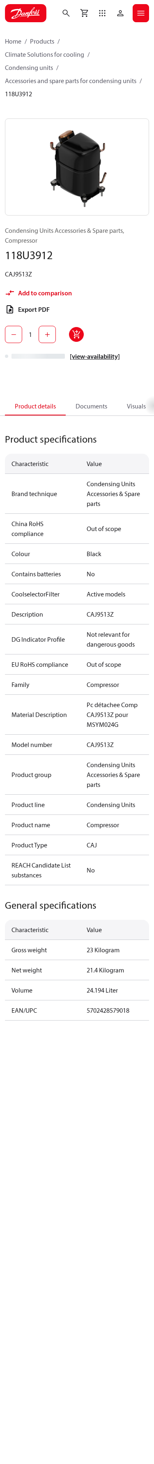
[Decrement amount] (13, 334)
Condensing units (29, 67)
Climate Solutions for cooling (44, 54)
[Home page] (25, 13)
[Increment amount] (47, 334)
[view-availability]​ (95, 356)
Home (13, 41)
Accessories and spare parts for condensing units (70, 81)
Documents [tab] (91, 406)
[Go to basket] (84, 13)
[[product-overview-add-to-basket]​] (76, 334)
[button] (102, 13)
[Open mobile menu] (141, 13)
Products (42, 41)
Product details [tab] (35, 406)
